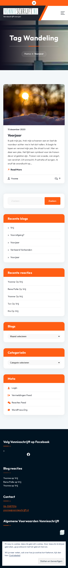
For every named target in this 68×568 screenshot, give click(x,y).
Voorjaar (39, 53)
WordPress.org (20, 409)
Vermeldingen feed (22, 395)
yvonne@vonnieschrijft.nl (16, 510)
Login (14, 387)
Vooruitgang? (17, 235)
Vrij (12, 227)
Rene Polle (13, 289)
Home (27, 53)
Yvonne (11, 281)
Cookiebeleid (14, 555)
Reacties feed (19, 402)
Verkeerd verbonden (21, 249)
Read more (16, 169)
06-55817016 (9, 506)
